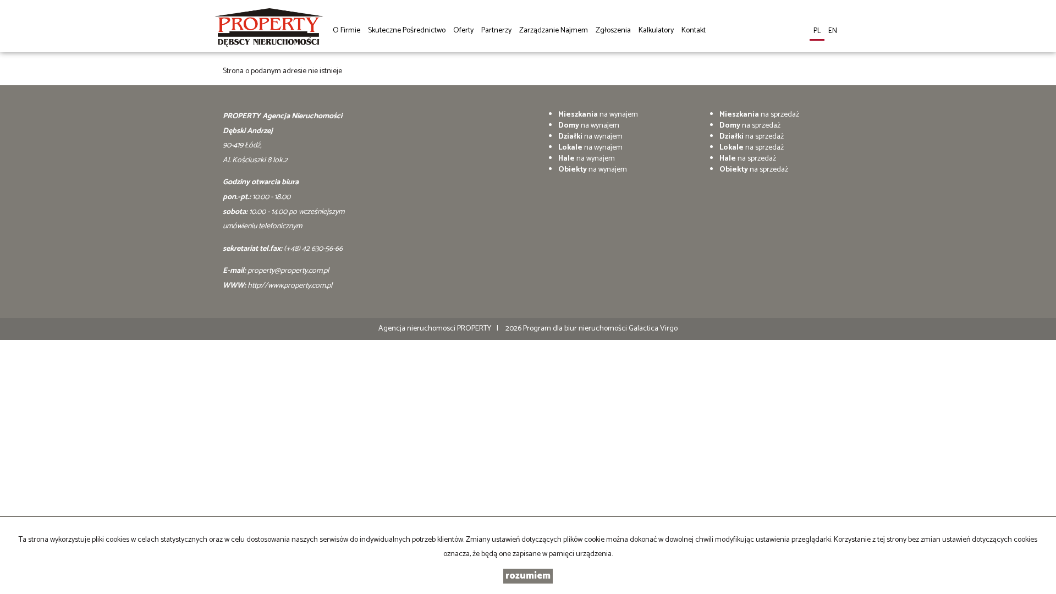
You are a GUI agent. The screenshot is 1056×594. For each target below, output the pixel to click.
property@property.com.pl (288, 271)
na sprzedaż (759, 114)
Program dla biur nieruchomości (576, 328)
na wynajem (598, 114)
